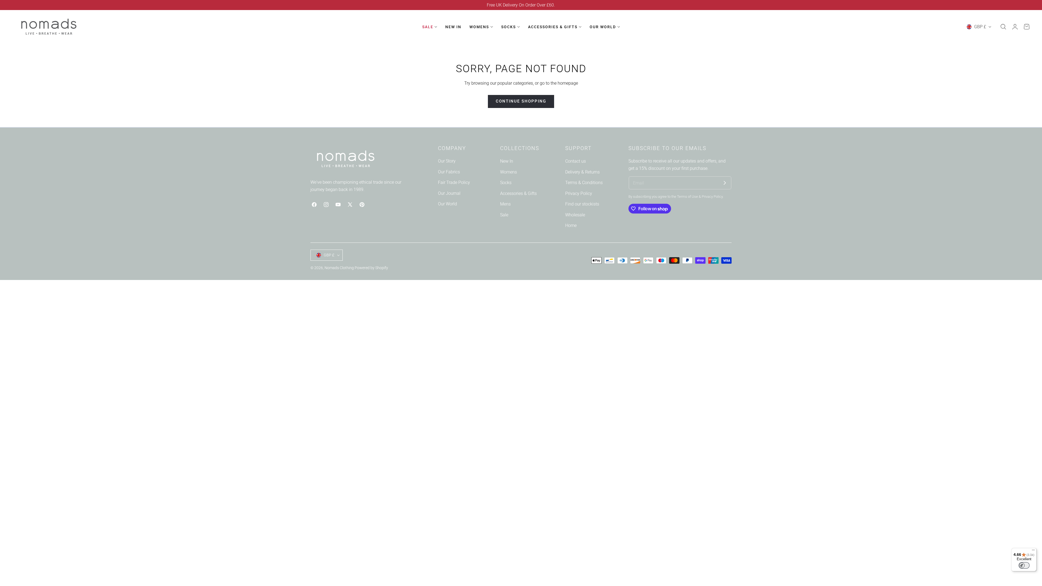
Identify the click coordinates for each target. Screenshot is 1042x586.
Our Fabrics (449, 171)
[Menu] (1033, 551)
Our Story (447, 161)
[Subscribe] (725, 183)
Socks (506, 182)
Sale (504, 214)
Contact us (575, 161)
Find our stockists (582, 203)
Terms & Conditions (584, 182)
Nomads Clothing (340, 268)
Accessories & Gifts (518, 193)
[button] (1003, 27)
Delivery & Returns (582, 171)
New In (506, 161)
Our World (447, 203)
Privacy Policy (578, 193)
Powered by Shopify (371, 268)
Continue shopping (521, 101)
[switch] (1024, 565)
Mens (505, 203)
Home (571, 225)
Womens (508, 171)
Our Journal (449, 193)
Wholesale (575, 214)
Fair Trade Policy (454, 182)
